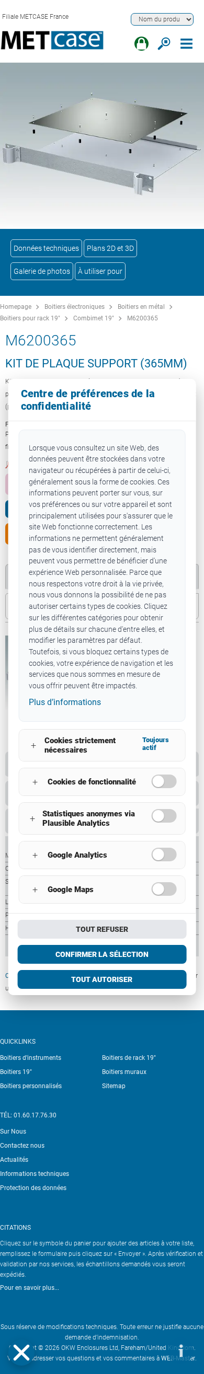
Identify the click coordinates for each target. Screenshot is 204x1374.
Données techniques (46, 248)
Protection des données (33, 1188)
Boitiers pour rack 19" (30, 318)
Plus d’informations (65, 702)
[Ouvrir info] (180, 1350)
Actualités (14, 1159)
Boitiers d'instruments (30, 1057)
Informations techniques (34, 1173)
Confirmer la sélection (102, 954)
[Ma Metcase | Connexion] (141, 44)
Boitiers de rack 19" (129, 1057)
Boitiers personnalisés (31, 1086)
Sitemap (114, 1086)
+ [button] (33, 745)
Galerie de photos (42, 271)
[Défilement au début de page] (149, 1350)
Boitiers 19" (16, 1072)
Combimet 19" (93, 318)
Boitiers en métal (141, 306)
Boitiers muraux (124, 1072)
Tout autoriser (101, 979)
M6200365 (142, 318)
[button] (21, 1353)
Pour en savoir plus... (29, 1287)
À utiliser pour (100, 271)
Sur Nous (13, 1131)
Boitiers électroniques (74, 306)
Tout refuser (102, 929)
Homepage (15, 306)
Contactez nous (22, 1145)
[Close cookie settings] (21, 1353)
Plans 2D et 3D (110, 248)
